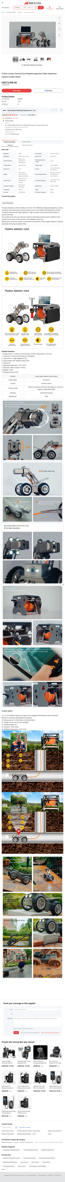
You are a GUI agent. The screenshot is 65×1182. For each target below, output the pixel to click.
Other (33, 1134)
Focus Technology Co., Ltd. (21, 1175)
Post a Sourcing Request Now (50, 1032)
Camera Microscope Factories (47, 1158)
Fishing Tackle (36, 1131)
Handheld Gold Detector (47, 1150)
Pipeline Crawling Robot (8, 1134)
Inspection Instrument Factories (11, 1158)
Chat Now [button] (49, 90)
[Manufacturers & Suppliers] (32, 3)
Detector (20, 12)
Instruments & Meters (11, 12)
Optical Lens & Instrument (55, 1131)
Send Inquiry (17, 90)
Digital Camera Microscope (10, 1162)
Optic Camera (35, 1162)
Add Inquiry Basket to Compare (33, 65)
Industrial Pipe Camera (8, 1131)
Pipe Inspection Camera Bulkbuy (37, 1166)
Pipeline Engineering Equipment (25, 1134)
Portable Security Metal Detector (11, 1150)
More (3, 1169)
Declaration (50, 1175)
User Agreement (42, 1175)
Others (49, 1134)
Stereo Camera (22, 1166)
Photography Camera (8, 1166)
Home (3, 12)
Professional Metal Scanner (31, 1150)
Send (16, 1032)
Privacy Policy (57, 1175)
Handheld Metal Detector (29, 12)
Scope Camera (46, 1162)
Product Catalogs (25, 1127)
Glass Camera (24, 1162)
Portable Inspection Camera (24, 1131)
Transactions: (28, 115)
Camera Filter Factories (29, 1158)
